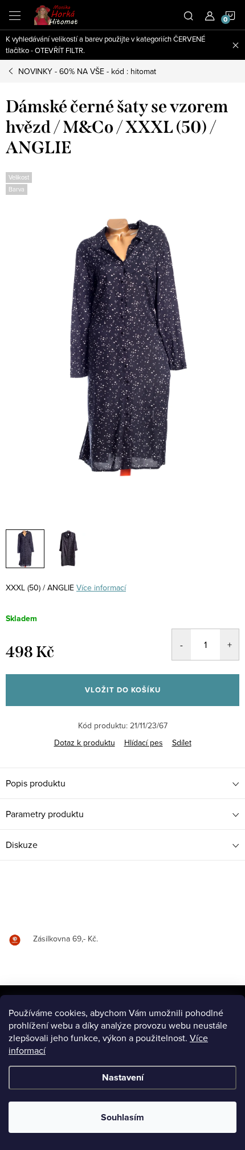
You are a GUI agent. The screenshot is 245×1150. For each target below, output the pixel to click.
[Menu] (15, 15)
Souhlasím (122, 1117)
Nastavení (123, 1077)
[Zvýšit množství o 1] (229, 644)
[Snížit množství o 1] (181, 644)
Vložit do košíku (123, 689)
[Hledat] (188, 15)
